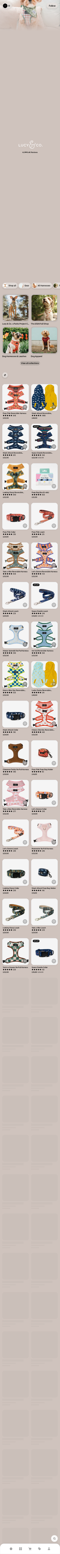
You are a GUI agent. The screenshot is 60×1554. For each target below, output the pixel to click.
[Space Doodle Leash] (44, 595)
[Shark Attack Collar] (15, 714)
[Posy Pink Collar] (15, 516)
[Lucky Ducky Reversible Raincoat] (44, 674)
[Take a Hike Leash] (44, 912)
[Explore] (20, 1548)
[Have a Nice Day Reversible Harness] (15, 674)
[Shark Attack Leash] (15, 595)
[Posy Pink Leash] (44, 516)
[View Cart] (30, 1548)
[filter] (5, 375)
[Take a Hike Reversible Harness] (15, 555)
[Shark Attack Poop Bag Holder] (44, 872)
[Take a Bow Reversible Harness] (15, 793)
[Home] (11, 1548)
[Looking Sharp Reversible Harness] (15, 476)
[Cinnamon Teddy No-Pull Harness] (15, 753)
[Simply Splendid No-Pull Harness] (15, 635)
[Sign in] (49, 1548)
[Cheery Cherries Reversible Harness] (44, 714)
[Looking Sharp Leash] (15, 912)
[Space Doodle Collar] (44, 951)
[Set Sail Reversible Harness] (44, 635)
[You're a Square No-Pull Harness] (15, 951)
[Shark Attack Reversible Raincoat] (44, 397)
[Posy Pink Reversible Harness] (15, 397)
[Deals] (39, 1548)
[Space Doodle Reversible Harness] (44, 437)
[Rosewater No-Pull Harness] (44, 832)
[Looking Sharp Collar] (15, 872)
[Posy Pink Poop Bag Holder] (44, 753)
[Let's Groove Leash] (15, 832)
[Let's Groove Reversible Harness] (44, 555)
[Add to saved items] (25, 407)
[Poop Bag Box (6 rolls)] (44, 476)
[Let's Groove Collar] (44, 793)
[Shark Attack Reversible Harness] (15, 437)
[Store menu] (7, 5)
